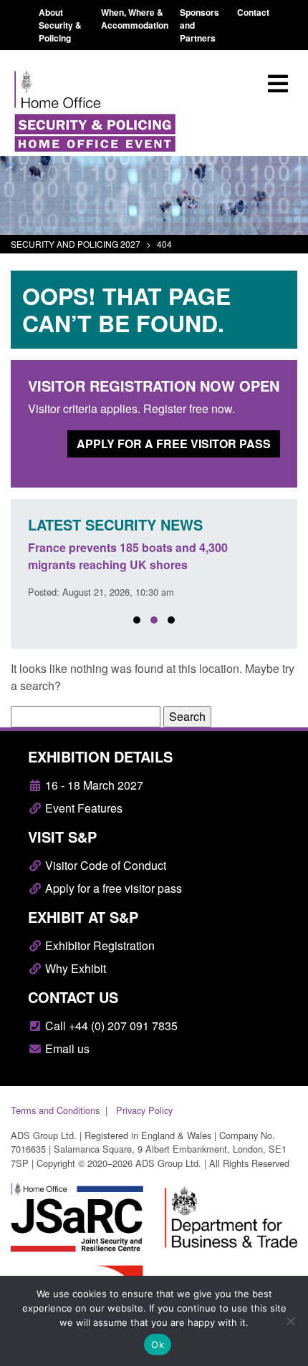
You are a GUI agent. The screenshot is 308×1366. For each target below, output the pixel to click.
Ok (157, 1344)
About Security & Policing (60, 25)
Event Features (82, 808)
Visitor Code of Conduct (104, 865)
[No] (290, 1321)
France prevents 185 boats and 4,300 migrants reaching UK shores (128, 556)
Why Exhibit (74, 968)
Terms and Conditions (55, 1110)
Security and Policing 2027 (75, 244)
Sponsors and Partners (199, 25)
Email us (66, 1048)
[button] (136, 620)
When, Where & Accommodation (134, 19)
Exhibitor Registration (98, 945)
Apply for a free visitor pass (174, 443)
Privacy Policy (144, 1110)
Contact (253, 12)
